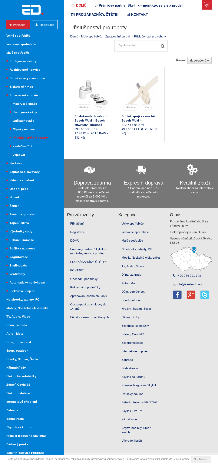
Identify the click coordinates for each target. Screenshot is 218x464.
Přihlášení (77, 223)
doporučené (198, 60)
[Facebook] (177, 294)
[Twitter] (204, 294)
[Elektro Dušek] (32, 10)
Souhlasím (201, 459)
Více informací (182, 459)
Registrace (77, 232)
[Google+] (191, 294)
